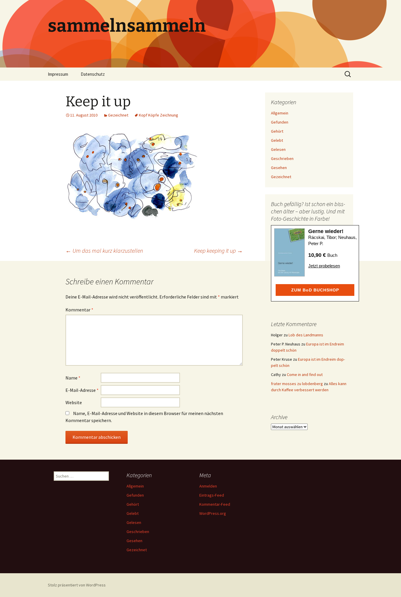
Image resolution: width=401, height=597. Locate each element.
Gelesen (278, 149)
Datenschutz (93, 74)
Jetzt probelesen (324, 265)
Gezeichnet (118, 115)
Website (73, 402)
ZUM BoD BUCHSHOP (315, 290)
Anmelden (208, 486)
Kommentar (79, 310)
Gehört (277, 131)
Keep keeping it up (218, 250)
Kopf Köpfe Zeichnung (158, 115)
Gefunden (279, 122)
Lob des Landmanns (306, 335)
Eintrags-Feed (211, 495)
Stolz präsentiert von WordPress (77, 585)
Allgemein (279, 113)
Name (72, 378)
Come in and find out (305, 374)
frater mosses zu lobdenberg (297, 383)
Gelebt (277, 140)
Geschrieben (282, 158)
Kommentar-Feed (214, 504)
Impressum (58, 74)
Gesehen (279, 167)
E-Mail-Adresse (82, 390)
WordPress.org (212, 513)
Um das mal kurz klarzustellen (104, 250)
